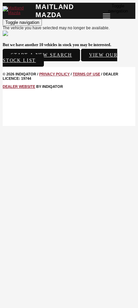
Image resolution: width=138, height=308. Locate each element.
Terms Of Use (86, 74)
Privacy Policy (54, 74)
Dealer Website (19, 86)
